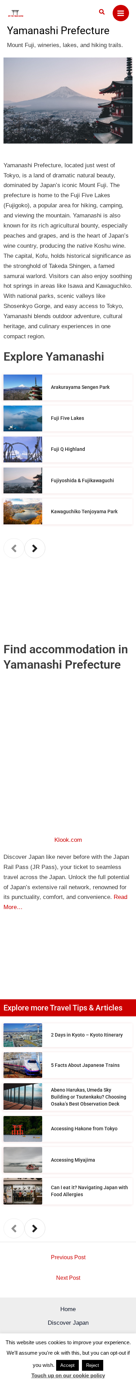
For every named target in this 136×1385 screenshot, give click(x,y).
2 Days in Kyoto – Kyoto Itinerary (87, 1035)
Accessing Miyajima (73, 1160)
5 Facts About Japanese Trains (85, 1065)
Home (68, 1309)
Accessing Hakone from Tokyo (84, 1128)
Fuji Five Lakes (67, 418)
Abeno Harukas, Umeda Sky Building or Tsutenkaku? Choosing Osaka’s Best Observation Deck (88, 1096)
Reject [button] (92, 1365)
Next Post (68, 1278)
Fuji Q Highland (68, 449)
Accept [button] (67, 1365)
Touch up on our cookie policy (68, 1375)
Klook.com (68, 840)
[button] (102, 12)
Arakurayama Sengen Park (80, 387)
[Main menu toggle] (121, 13)
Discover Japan (68, 1322)
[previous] (13, 548)
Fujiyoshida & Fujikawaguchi (82, 480)
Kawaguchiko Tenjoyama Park (84, 511)
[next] (34, 548)
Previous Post (68, 1257)
